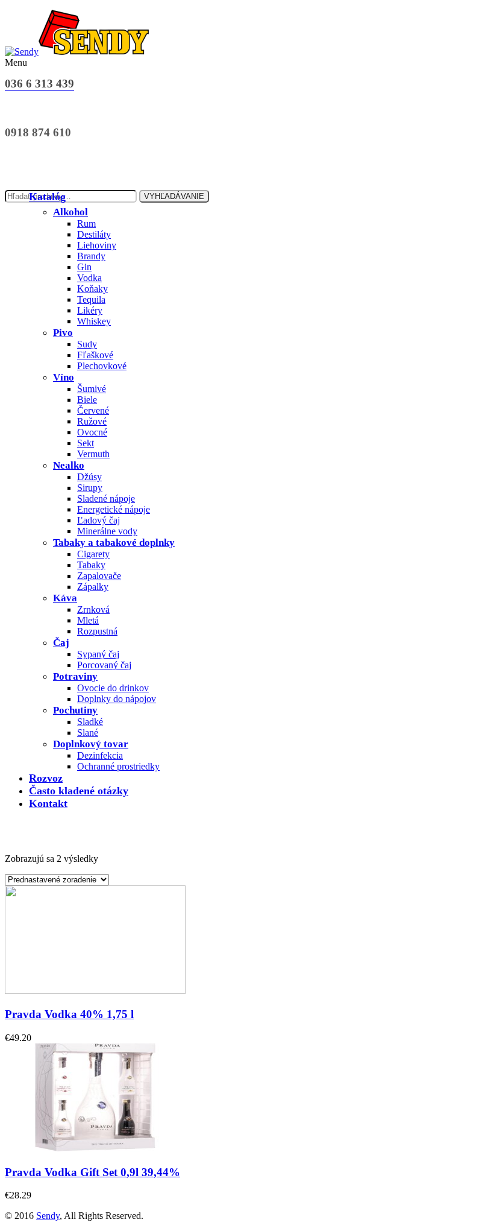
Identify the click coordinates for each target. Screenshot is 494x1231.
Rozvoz (46, 778)
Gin (84, 267)
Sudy (87, 344)
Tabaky (91, 565)
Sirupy (89, 488)
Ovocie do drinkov (113, 688)
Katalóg (47, 197)
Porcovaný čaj (104, 665)
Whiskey (94, 321)
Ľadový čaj (98, 520)
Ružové (92, 421)
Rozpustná (97, 631)
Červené (93, 410)
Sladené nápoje (106, 498)
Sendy (48, 1215)
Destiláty (94, 234)
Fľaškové (95, 355)
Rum (86, 223)
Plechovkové (102, 366)
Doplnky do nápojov (116, 699)
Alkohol (70, 212)
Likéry (89, 310)
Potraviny (75, 676)
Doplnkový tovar (90, 744)
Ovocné (92, 432)
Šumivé (91, 389)
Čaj (61, 642)
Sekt (85, 443)
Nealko (68, 465)
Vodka (89, 278)
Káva (65, 598)
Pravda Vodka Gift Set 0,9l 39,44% (92, 1172)
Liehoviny (96, 245)
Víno (63, 377)
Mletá (88, 620)
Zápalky (92, 586)
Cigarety (93, 554)
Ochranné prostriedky (118, 766)
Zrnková (93, 609)
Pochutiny (75, 710)
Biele (87, 399)
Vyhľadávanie (174, 196)
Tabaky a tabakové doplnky (114, 542)
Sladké (90, 722)
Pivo (63, 332)
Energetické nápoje (113, 509)
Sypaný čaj (98, 654)
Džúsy (89, 477)
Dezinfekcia (100, 755)
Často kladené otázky (78, 791)
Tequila (91, 299)
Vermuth (93, 454)
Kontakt (48, 803)
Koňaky (92, 288)
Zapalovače (99, 576)
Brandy (91, 256)
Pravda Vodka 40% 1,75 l (69, 1014)
